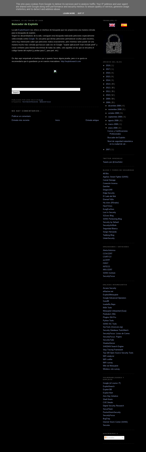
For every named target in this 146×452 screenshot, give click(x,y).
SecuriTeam (108, 409)
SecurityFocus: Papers (112, 337)
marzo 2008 (113, 124)
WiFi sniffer (107, 359)
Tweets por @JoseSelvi (112, 162)
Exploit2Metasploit (110, 295)
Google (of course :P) (112, 383)
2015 (108, 76)
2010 (108, 95)
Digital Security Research (113, 406)
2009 (108, 99)
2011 (108, 91)
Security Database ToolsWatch (115, 330)
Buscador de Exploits (25, 24)
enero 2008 (113, 128)
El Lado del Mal (109, 196)
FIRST (105, 263)
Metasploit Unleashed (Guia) (114, 311)
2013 (108, 84)
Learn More (69, 13)
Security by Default (111, 222)
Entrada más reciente (20, 120)
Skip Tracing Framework (113, 350)
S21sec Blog (108, 216)
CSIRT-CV (107, 257)
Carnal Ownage (109, 180)
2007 (108, 149)
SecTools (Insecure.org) (113, 327)
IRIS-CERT (107, 270)
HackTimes (107, 206)
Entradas (110, 438)
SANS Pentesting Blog (112, 219)
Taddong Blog (108, 235)
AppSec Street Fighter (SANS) (115, 177)
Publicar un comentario (21, 116)
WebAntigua (45, 102)
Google (32, 39)
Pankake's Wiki (109, 314)
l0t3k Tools (107, 308)
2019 (108, 65)
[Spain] (124, 26)
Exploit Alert (108, 393)
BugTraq (106, 419)
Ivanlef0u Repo (109, 304)
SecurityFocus (109, 276)
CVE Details (108, 402)
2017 (108, 69)
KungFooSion (108, 209)
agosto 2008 (113, 120)
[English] (112, 26)
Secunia (106, 425)
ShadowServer (109, 343)
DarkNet (106, 186)
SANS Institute (109, 273)
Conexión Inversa (110, 183)
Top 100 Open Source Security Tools (118, 353)
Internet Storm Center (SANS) (115, 422)
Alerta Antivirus (109, 250)
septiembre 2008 (115, 117)
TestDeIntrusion (30, 102)
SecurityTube (108, 340)
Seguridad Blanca (110, 228)
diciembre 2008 (114, 106)
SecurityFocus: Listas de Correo (116, 333)
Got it (81, 13)
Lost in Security (109, 212)
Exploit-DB (107, 389)
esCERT (106, 260)
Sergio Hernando (110, 232)
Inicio (57, 120)
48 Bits (106, 173)
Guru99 (106, 301)
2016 (108, 73)
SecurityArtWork (109, 225)
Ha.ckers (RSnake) (111, 203)
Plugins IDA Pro (109, 317)
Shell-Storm (108, 399)
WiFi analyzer (108, 356)
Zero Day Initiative (110, 396)
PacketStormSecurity (112, 412)
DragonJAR (107, 190)
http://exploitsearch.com (71, 61)
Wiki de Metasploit (110, 366)
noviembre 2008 (115, 109)
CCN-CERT (107, 254)
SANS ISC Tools (110, 324)
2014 (108, 80)
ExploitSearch (24, 30)
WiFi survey (108, 363)
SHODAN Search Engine (113, 346)
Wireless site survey (111, 369)
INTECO (106, 266)
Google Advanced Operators (114, 298)
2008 (108, 102)
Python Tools (108, 320)
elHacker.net (108, 291)
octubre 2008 (113, 113)
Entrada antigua (92, 120)
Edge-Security (109, 193)
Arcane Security (109, 288)
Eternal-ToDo (108, 199)
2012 (108, 88)
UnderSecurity (109, 238)
